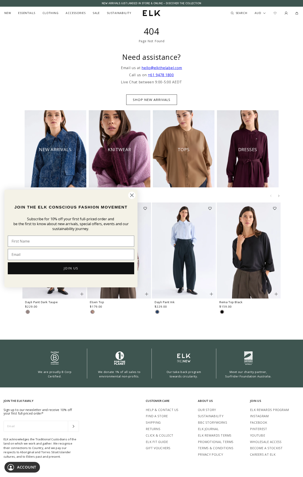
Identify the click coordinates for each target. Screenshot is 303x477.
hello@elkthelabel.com (162, 67)
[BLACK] (222, 311)
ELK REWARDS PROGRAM (269, 410)
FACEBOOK (258, 422)
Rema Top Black (230, 302)
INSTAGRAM (259, 416)
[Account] (286, 13)
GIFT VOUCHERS (158, 448)
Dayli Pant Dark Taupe (41, 302)
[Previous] (271, 196)
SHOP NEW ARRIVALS (151, 99)
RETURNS (153, 429)
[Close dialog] (132, 195)
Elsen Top (97, 302)
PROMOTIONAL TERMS (216, 442)
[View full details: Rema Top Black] (249, 250)
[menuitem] (7, 13)
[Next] (279, 196)
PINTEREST (258, 429)
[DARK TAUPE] (27, 311)
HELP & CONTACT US (162, 410)
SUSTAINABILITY (210, 416)
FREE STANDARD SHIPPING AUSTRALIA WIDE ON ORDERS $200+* (151, 3)
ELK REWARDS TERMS (215, 435)
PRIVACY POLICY (210, 454)
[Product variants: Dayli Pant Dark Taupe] (82, 294)
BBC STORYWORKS (212, 422)
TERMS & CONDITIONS (215, 448)
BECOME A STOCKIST (266, 448)
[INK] (157, 311)
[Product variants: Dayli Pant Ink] (211, 294)
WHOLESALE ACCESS (265, 442)
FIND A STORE (157, 416)
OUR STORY (207, 410)
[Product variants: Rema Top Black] (276, 294)
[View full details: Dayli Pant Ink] (184, 250)
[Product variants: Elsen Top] (146, 294)
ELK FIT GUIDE (157, 442)
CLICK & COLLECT (159, 435)
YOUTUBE (257, 435)
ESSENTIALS (26, 13)
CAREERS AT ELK (262, 454)
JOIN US (71, 268)
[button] (146, 207)
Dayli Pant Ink (165, 302)
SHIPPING (153, 422)
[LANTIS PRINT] (92, 311)
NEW (7, 13)
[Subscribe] (73, 426)
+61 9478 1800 (161, 74)
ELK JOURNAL (208, 429)
